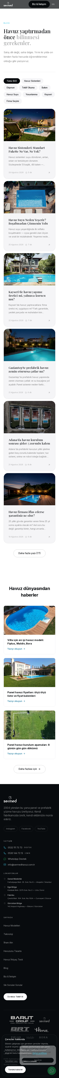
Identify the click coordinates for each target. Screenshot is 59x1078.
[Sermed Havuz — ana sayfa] (8, 4)
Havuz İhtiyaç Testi (13, 959)
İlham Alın (8, 942)
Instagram (10, 829)
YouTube (41, 829)
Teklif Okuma (28, 87)
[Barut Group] (22, 1019)
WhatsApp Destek (17, 859)
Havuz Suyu (12, 94)
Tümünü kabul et (15, 1069)
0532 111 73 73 (20, 847)
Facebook (26, 829)
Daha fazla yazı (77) (29, 553)
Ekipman (11, 87)
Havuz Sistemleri (32, 81)
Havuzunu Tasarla (12, 951)
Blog (6, 968)
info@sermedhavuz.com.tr (21, 864)
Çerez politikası (40, 1053)
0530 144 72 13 (19, 853)
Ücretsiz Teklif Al (15, 996)
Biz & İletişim (39, 4)
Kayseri (48, 94)
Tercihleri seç (11, 1061)
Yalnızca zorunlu (29, 1061)
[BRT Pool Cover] (19, 1029)
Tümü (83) (12, 81)
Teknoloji (8, 934)
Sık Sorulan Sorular (13, 985)
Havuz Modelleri (12, 925)
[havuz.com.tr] (41, 1029)
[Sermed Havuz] (44, 1019)
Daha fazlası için (28, 769)
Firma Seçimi (13, 101)
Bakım (45, 87)
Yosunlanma (31, 94)
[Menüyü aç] (53, 4)
